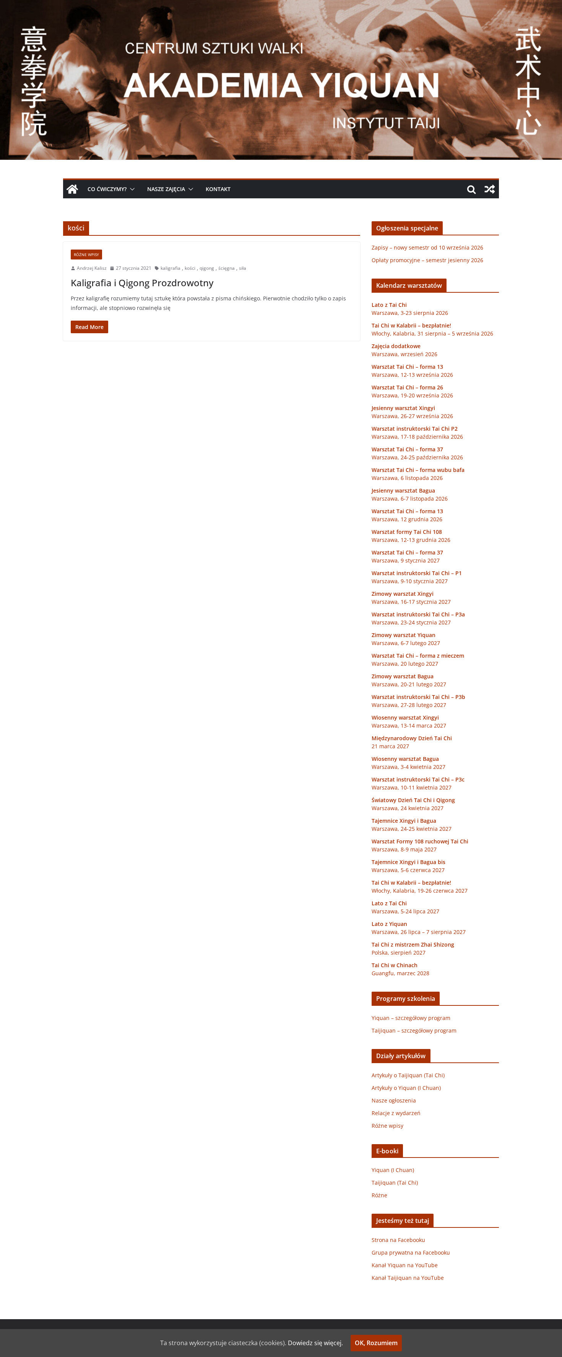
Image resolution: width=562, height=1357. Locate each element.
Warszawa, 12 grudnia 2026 (407, 519)
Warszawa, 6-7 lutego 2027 (406, 643)
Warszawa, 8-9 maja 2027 (404, 849)
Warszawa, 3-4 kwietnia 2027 (408, 766)
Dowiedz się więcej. (315, 1343)
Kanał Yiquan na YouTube (405, 1265)
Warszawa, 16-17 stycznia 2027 (411, 601)
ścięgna (226, 268)
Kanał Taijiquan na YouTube (408, 1277)
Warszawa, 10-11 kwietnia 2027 (412, 787)
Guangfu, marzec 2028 (400, 973)
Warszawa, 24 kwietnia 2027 (407, 808)
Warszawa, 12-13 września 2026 (412, 374)
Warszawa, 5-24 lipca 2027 (405, 911)
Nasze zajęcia (166, 189)
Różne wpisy (86, 254)
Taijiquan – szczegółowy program (414, 1030)
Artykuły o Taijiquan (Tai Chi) (408, 1075)
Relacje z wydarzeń (396, 1113)
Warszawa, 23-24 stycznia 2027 (411, 622)
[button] (131, 189)
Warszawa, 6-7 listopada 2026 (410, 498)
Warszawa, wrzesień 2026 (404, 354)
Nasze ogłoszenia (394, 1100)
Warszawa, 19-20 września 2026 (412, 395)
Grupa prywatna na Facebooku (411, 1252)
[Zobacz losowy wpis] (490, 189)
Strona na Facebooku (398, 1240)
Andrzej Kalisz (92, 268)
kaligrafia (170, 268)
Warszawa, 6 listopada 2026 (407, 478)
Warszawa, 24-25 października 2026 (417, 457)
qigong (207, 268)
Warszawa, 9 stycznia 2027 (406, 560)
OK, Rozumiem (376, 1343)
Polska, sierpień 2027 (399, 952)
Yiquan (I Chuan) (393, 1170)
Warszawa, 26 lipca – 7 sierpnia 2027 (419, 931)
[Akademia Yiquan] (281, 5)
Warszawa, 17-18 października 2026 (417, 436)
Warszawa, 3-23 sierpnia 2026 (410, 312)
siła (242, 268)
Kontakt (218, 189)
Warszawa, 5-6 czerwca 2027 (408, 870)
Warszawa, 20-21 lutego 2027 (409, 684)
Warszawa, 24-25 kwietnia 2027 (412, 828)
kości (190, 268)
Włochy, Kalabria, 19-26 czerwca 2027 (420, 890)
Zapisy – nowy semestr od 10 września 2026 (427, 247)
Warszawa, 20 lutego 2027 (405, 663)
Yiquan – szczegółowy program (411, 1017)
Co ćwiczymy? (107, 189)
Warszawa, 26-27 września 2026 (412, 416)
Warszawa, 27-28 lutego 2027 (409, 704)
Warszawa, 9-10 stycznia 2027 (410, 581)
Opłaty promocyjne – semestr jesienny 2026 (427, 260)
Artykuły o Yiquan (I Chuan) (406, 1087)
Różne (379, 1195)
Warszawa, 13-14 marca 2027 (409, 725)
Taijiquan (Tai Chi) (395, 1182)
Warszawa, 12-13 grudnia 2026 (411, 539)
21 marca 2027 (390, 746)
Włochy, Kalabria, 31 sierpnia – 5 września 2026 (432, 333)
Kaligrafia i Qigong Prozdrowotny (142, 282)
